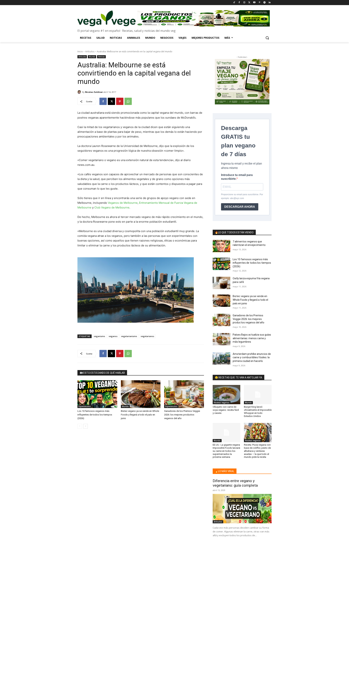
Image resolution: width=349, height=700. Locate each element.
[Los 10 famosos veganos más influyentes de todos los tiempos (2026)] (97, 394)
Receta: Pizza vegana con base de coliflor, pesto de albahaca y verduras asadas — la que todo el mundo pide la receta (257, 450)
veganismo (99, 336)
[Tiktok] (234, 3)
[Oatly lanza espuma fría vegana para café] (221, 283)
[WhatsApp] (128, 101)
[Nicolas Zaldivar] (79, 92)
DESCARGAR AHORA (239, 206)
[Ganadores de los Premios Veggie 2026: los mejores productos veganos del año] (184, 394)
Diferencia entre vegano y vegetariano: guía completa (235, 483)
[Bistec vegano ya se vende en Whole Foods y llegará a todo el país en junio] (141, 394)
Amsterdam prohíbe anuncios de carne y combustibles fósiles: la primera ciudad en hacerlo (252, 357)
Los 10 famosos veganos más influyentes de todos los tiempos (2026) (94, 415)
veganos (113, 336)
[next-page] (85, 426)
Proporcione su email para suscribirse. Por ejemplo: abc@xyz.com (242, 196)
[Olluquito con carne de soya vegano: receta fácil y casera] (226, 394)
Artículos (89, 51)
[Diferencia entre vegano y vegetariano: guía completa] (242, 508)
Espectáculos (85, 406)
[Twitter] (249, 3)
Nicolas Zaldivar (94, 92)
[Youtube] (254, 3)
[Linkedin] (269, 3)
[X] (111, 101)
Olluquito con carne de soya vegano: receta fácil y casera (226, 409)
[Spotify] (264, 3)
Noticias (101, 56)
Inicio (80, 51)
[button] (267, 37)
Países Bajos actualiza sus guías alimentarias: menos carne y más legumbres (252, 338)
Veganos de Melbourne (123, 202)
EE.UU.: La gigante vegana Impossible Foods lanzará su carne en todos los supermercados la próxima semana (226, 450)
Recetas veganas (221, 402)
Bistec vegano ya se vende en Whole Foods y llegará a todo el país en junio (140, 415)
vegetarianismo (129, 336)
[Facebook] (239, 3)
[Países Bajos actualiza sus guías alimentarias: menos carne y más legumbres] (221, 339)
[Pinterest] (259, 3)
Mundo (92, 56)
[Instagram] (244, 3)
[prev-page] (79, 426)
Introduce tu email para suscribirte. (237, 176)
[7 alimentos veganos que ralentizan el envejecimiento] (221, 246)
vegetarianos (147, 336)
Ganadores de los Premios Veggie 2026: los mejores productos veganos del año (182, 415)
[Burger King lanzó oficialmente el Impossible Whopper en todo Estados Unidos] (258, 394)
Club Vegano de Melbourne (111, 207)
